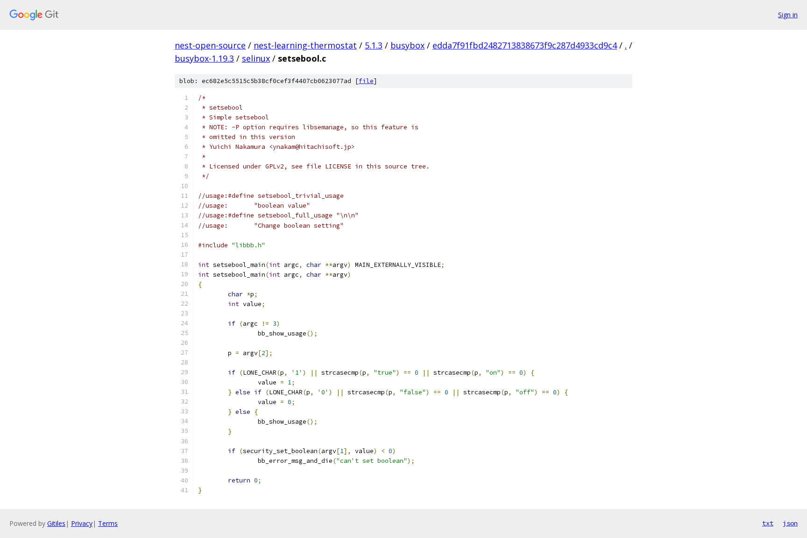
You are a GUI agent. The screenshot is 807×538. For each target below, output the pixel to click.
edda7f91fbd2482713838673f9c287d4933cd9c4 (524, 45)
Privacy (81, 523)
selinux (256, 58)
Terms (108, 523)
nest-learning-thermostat (305, 45)
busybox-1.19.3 (204, 58)
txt (767, 523)
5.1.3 (373, 45)
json (790, 523)
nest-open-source (210, 45)
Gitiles (56, 523)
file (366, 81)
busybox (407, 45)
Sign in (788, 14)
